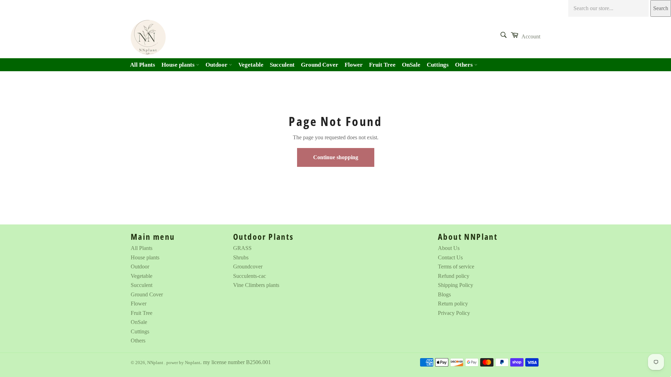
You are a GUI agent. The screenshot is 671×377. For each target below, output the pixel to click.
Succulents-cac (249, 276)
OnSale (411, 64)
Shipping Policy (455, 285)
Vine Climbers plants (256, 285)
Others (464, 64)
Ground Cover (319, 64)
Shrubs (240, 257)
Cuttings (438, 64)
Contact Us (450, 257)
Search (660, 8)
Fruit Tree (382, 64)
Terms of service (456, 266)
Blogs (444, 294)
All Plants (142, 64)
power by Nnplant (183, 362)
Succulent (282, 64)
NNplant (155, 362)
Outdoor (217, 64)
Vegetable (251, 64)
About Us (449, 248)
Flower (354, 64)
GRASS (242, 248)
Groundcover (247, 266)
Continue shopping (335, 157)
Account (530, 36)
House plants (178, 64)
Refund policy (453, 276)
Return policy (453, 303)
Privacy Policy (454, 313)
